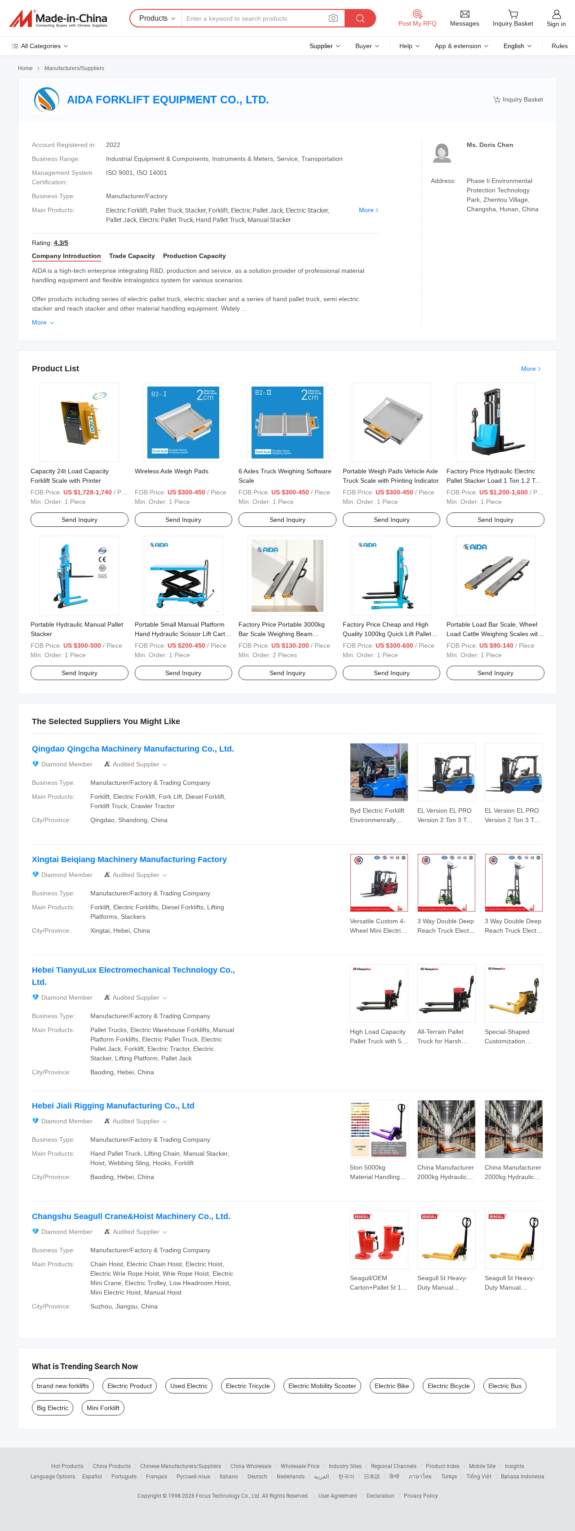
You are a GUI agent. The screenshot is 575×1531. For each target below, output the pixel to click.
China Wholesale (250, 1465)
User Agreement (337, 1495)
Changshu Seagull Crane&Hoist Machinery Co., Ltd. (131, 1216)
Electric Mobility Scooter (322, 1385)
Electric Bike (392, 1385)
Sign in (556, 23)
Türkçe (449, 1476)
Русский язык (193, 1476)
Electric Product (129, 1385)
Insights (514, 1465)
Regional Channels (393, 1465)
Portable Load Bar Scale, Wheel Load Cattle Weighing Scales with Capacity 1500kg (494, 634)
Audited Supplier (140, 764)
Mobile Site (482, 1465)
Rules (560, 45)
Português (124, 1476)
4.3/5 (61, 242)
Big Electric (52, 1407)
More (366, 210)
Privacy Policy (421, 1495)
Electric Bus (505, 1385)
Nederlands (291, 1476)
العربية (321, 1476)
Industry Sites (345, 1465)
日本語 (372, 1476)
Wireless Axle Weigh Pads (171, 471)
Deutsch (257, 1476)
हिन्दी (394, 1476)
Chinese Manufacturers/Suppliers (180, 1465)
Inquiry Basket (518, 99)
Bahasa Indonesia (522, 1476)
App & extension (458, 45)
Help (405, 45)
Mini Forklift (103, 1407)
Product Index (443, 1465)
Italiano (229, 1476)
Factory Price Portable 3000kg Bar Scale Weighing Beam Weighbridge (282, 634)
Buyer (363, 45)
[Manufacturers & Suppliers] (58, 18)
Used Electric (189, 1385)
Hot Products (67, 1465)
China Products (112, 1465)
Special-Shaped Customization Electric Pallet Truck (512, 1041)
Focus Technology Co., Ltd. (229, 1495)
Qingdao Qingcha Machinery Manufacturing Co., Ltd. (133, 748)
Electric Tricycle (248, 1385)
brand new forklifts (63, 1385)
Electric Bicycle (449, 1385)
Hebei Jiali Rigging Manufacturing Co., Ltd (113, 1105)
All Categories (41, 45)
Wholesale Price (300, 1465)
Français (156, 1476)
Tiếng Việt (478, 1476)
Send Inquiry (79, 519)
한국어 (346, 1476)
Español (92, 1476)
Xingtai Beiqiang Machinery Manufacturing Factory (129, 859)
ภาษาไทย (420, 1476)
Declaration (380, 1495)
